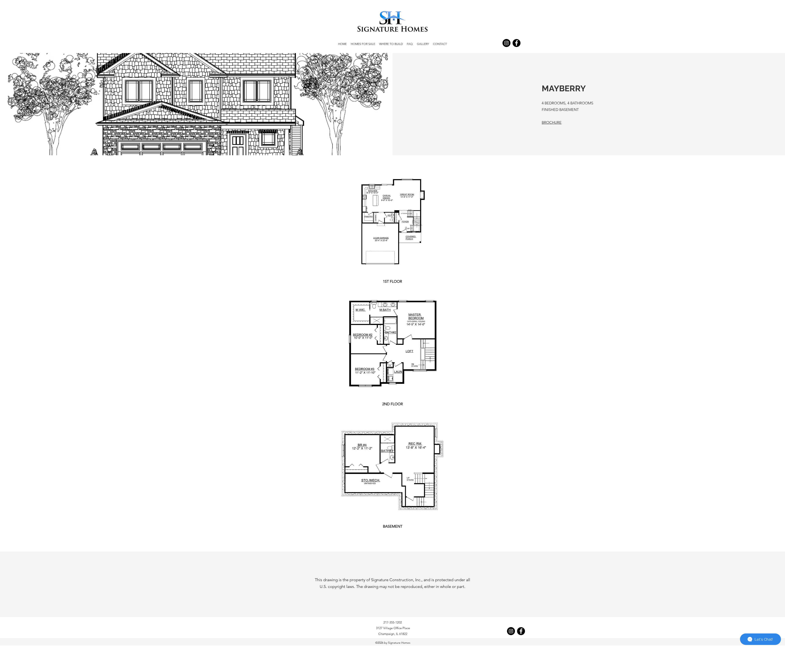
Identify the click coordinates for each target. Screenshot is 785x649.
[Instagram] (506, 43)
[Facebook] (516, 43)
